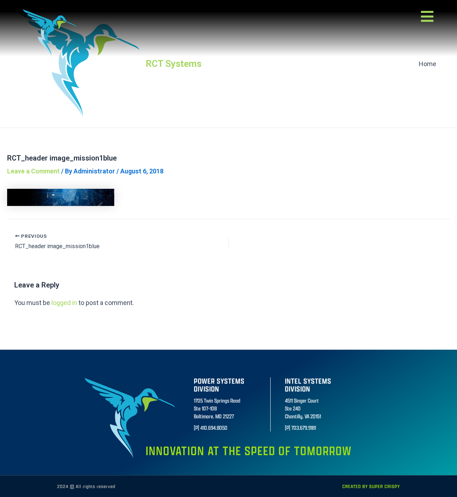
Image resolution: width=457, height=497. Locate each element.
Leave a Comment (33, 171)
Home (427, 64)
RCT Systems (173, 63)
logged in (64, 302)
